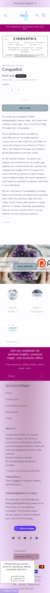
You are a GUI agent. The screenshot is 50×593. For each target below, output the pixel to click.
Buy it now (25, 108)
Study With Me (25, 266)
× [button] (33, 559)
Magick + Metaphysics (37, 310)
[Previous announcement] (5, 4)
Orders (9, 393)
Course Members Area (16, 406)
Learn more (17, 579)
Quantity (5, 84)
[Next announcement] (45, 4)
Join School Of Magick (17, 385)
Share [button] (8, 222)
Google (16, 480)
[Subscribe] (41, 376)
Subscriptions (12, 412)
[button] (5, 15)
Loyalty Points (12, 399)
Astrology (11, 342)
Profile (9, 418)
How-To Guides (12, 310)
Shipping (17, 80)
